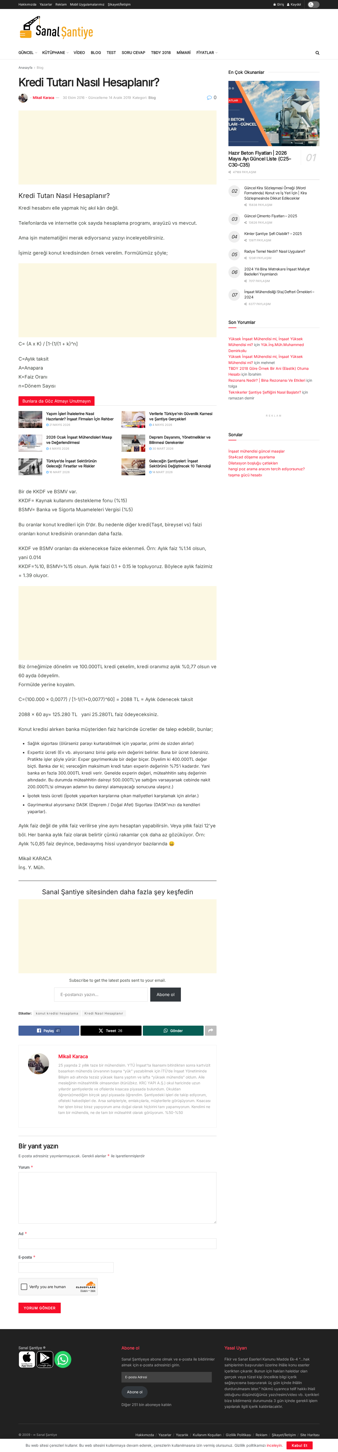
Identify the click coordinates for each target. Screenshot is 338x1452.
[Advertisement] (223, 27)
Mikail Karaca (43, 97)
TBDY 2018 (161, 52)
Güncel (26, 52)
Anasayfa (25, 68)
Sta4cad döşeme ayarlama (251, 457)
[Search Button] (318, 52)
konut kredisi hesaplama (57, 1013)
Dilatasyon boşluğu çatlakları (253, 463)
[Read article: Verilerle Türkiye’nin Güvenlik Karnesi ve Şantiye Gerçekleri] (133, 419)
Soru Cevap (133, 52)
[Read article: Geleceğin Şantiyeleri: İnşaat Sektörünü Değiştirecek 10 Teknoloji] (133, 466)
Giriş (280, 4)
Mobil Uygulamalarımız (87, 4)
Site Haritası (310, 1435)
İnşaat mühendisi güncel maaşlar (256, 451)
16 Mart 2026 (59, 472)
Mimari (184, 52)
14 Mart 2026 (162, 472)
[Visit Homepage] (56, 27)
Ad (22, 1233)
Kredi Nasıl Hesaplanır (103, 1013)
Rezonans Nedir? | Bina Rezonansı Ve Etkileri (266, 380)
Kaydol (295, 4)
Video (79, 52)
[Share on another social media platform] (211, 1031)
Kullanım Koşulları (207, 1435)
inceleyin (274, 1445)
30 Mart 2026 (162, 448)
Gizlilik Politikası (238, 1435)
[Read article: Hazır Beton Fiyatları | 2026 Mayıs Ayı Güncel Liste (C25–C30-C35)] (274, 113)
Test (111, 52)
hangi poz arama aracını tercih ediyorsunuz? (266, 469)
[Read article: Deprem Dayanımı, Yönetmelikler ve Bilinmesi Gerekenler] (133, 443)
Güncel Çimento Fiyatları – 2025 (270, 216)
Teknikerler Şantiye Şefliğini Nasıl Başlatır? (264, 392)
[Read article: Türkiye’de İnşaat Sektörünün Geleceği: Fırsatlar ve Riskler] (30, 466)
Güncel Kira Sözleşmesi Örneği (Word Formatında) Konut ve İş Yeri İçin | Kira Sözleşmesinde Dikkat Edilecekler (275, 193)
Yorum (25, 1167)
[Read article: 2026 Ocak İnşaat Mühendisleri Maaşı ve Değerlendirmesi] (30, 443)
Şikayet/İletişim (119, 4)
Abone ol (166, 994)
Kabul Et (299, 1445)
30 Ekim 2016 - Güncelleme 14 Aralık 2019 (97, 97)
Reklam (61, 4)
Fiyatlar (205, 52)
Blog (96, 52)
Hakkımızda (27, 4)
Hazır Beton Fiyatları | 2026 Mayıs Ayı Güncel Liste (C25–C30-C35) (259, 159)
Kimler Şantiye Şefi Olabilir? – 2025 (273, 233)
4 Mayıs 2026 (162, 425)
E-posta (27, 1257)
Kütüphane (53, 52)
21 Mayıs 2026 (59, 425)
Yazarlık (182, 1435)
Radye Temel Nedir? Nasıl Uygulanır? (274, 251)
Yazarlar (46, 4)
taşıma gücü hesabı (245, 475)
